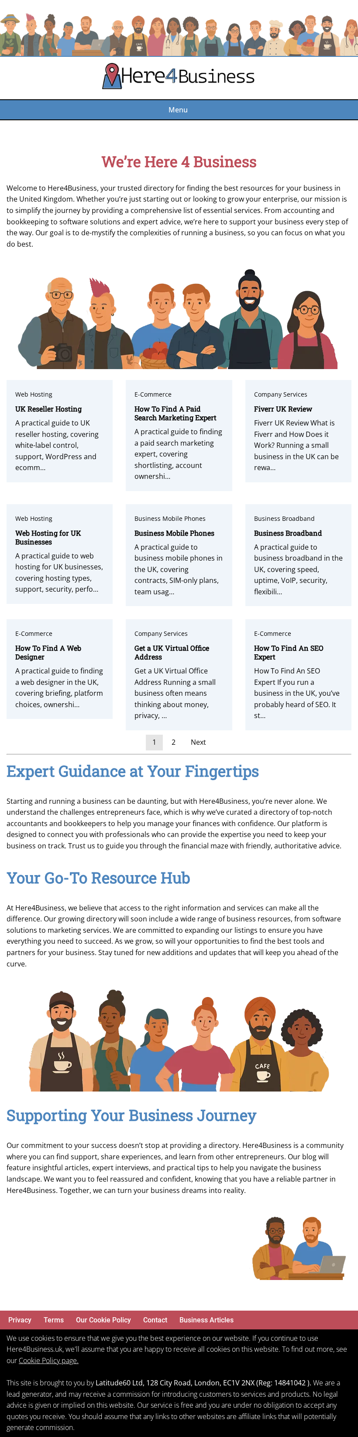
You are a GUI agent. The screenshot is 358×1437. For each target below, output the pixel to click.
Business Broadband (284, 518)
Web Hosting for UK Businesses (48, 537)
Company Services (280, 394)
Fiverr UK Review (283, 408)
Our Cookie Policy (103, 1320)
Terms (54, 1320)
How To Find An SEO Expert (289, 652)
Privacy (19, 1320)
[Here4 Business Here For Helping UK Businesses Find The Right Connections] (179, 78)
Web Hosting (33, 394)
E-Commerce (153, 394)
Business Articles (206, 1320)
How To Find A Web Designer (48, 652)
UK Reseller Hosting (48, 408)
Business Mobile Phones (170, 518)
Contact (155, 1320)
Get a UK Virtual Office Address (171, 652)
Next (198, 742)
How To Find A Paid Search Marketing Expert (175, 413)
